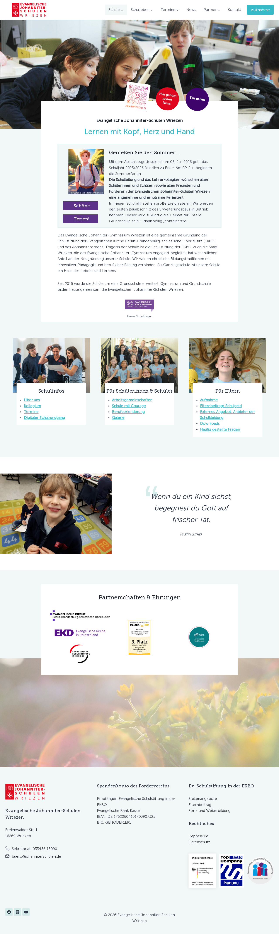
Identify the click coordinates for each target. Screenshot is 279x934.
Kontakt (234, 9)
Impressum (198, 836)
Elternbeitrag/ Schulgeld (221, 406)
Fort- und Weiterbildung (209, 810)
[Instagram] (17, 912)
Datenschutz (199, 842)
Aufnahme (260, 9)
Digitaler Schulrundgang (44, 417)
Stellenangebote (203, 798)
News (191, 9)
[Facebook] (9, 912)
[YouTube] (26, 912)
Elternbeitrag (200, 804)
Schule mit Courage (129, 406)
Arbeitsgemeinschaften (132, 400)
